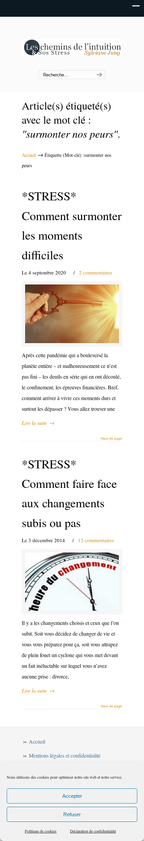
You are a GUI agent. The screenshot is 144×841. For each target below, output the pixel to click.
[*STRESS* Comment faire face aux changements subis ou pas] (72, 582)
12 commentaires (96, 540)
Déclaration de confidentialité (93, 831)
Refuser (72, 814)
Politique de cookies (41, 831)
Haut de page (111, 438)
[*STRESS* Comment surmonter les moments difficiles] (72, 313)
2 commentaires (95, 272)
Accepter (72, 796)
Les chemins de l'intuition (72, 44)
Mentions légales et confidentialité (64, 755)
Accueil (29, 155)
